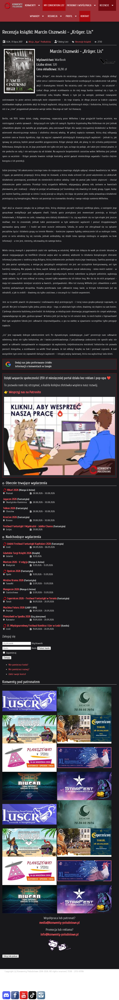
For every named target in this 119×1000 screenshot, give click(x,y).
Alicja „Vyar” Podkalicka (40, 41)
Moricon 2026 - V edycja (15, 562)
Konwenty (30, 5)
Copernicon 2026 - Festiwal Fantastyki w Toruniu (32, 598)
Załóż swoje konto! (17, 674)
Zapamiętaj (11, 652)
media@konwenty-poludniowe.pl (59, 922)
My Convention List (54, 5)
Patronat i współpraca (79, 5)
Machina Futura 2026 (14, 607)
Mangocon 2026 (11, 589)
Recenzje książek (83, 41)
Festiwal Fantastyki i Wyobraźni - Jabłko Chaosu (28, 526)
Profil (69, 16)
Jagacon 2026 (10, 499)
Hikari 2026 (12, 490)
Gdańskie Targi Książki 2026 (17, 553)
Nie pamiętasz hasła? (18, 664)
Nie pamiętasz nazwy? (19, 669)
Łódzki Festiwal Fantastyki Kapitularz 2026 (29, 543)
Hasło (34, 648)
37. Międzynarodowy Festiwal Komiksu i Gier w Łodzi (34, 625)
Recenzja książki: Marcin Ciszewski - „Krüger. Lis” (47, 32)
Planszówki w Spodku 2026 (16, 616)
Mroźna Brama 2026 (13, 580)
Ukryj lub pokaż (11, 956)
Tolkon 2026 (9, 508)
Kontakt (85, 16)
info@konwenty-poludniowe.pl (60, 934)
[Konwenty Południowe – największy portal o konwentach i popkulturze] (13, 5)
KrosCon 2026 (10, 517)
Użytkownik (37, 643)
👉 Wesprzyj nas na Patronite (22, 392)
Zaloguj (7, 658)
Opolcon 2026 (13, 571)
